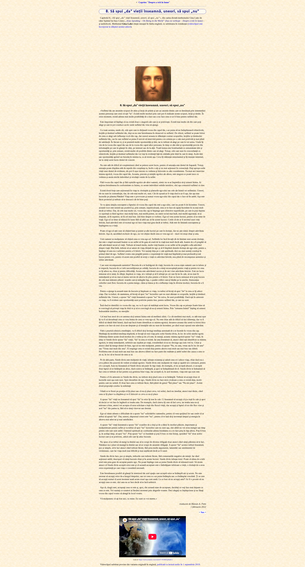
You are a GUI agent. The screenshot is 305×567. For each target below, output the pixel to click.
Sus (202, 512)
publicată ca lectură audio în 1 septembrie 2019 (178, 564)
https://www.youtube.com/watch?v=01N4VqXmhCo (156, 560)
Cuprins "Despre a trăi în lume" (154, 2)
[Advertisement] (152, 47)
